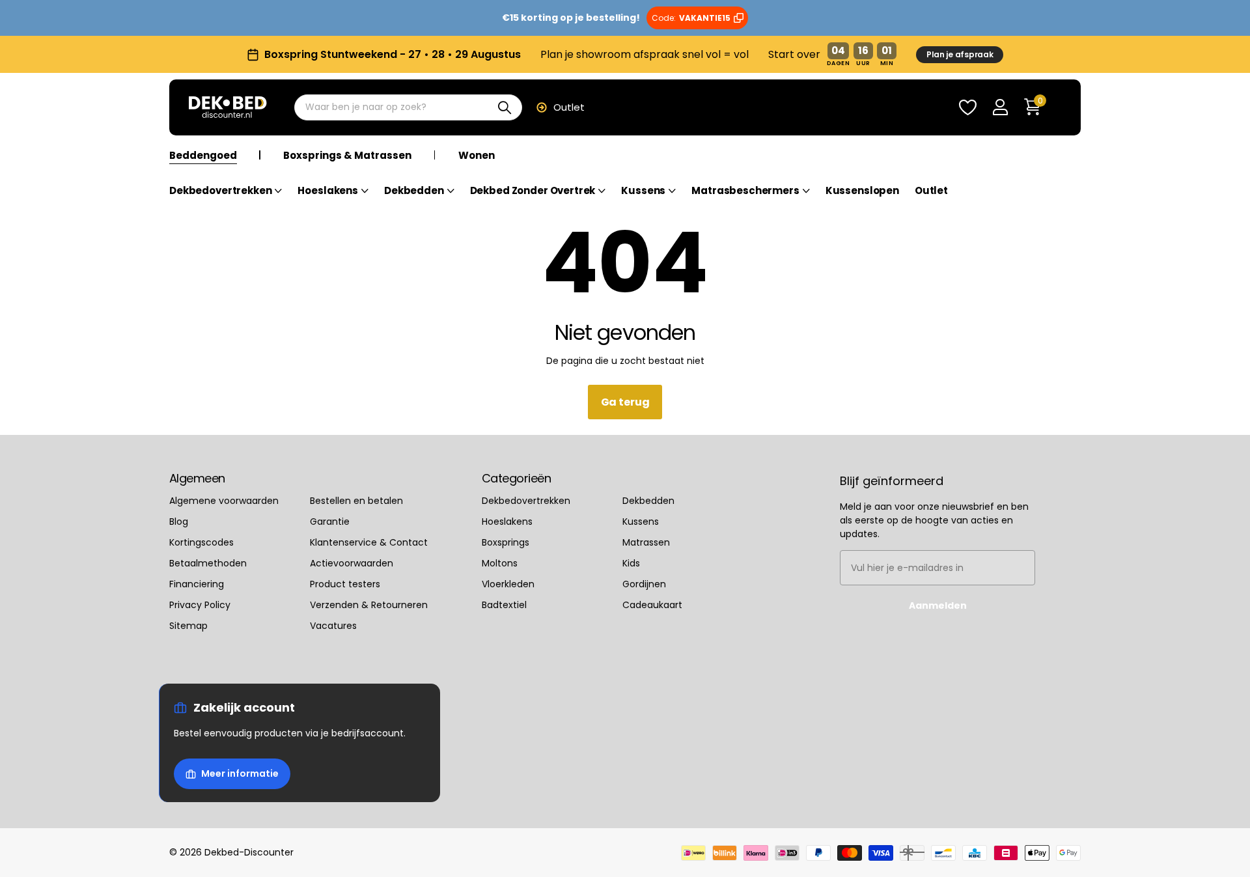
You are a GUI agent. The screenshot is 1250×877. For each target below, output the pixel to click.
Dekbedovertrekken (220, 191)
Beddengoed (203, 156)
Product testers (345, 584)
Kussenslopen (862, 191)
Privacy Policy (199, 604)
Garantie (330, 521)
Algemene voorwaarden (224, 500)
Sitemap (188, 625)
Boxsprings (505, 542)
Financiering (196, 584)
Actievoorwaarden (351, 563)
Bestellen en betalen (356, 500)
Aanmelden (938, 605)
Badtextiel (504, 604)
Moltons (500, 563)
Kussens (643, 191)
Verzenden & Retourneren (369, 604)
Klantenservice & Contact (369, 542)
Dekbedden (414, 191)
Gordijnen (644, 584)
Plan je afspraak (959, 54)
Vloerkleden (508, 584)
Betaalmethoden (208, 563)
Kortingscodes (201, 542)
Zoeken (504, 107)
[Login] (1000, 107)
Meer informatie (240, 773)
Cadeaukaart (652, 604)
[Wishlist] (967, 107)
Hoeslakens (328, 191)
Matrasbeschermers (745, 191)
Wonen (476, 156)
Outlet (569, 107)
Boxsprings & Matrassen (347, 156)
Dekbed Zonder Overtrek (533, 191)
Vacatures (333, 625)
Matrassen (646, 542)
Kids (631, 563)
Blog (178, 521)
